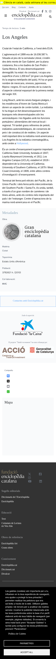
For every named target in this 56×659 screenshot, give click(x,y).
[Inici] (27, 15)
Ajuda (31, 7)
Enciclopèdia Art (9, 543)
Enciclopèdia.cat (9, 565)
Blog (14, 7)
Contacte (22, 7)
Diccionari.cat (33, 11)
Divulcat (22, 11)
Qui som (5, 7)
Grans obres (7, 547)
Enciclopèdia (7, 501)
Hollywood (22, 143)
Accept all (26, 652)
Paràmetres (27, 643)
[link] (28, 300)
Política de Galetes (17, 633)
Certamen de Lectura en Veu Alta (11, 524)
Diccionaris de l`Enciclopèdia (15, 497)
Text (3, 518)
